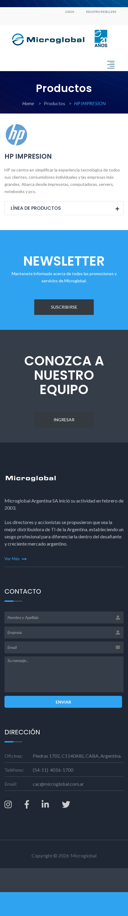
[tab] (64, 208)
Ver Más (12, 558)
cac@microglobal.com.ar (58, 784)
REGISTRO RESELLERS (101, 11)
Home (28, 103)
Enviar (63, 701)
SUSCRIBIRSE (64, 307)
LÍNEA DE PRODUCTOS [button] (36, 208)
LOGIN (69, 11)
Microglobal (83, 855)
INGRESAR (64, 419)
